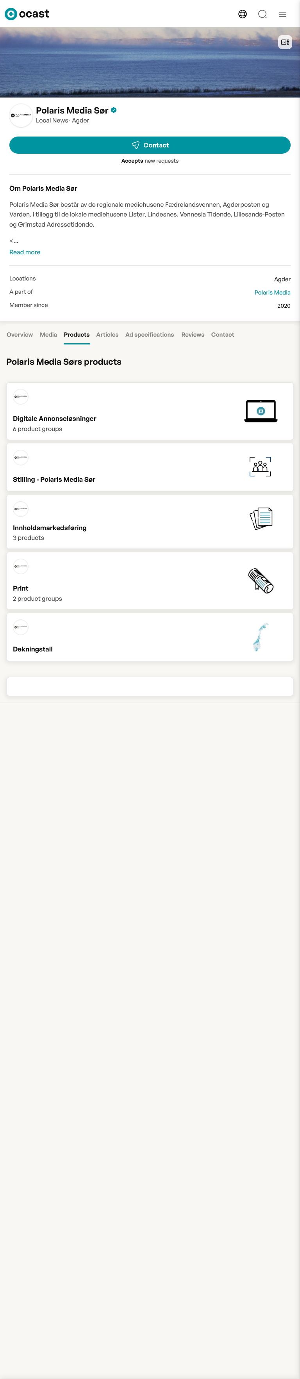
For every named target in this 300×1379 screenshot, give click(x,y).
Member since (28, 305)
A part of (21, 291)
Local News (52, 120)
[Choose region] (243, 14)
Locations (22, 278)
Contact (156, 145)
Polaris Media (273, 292)
